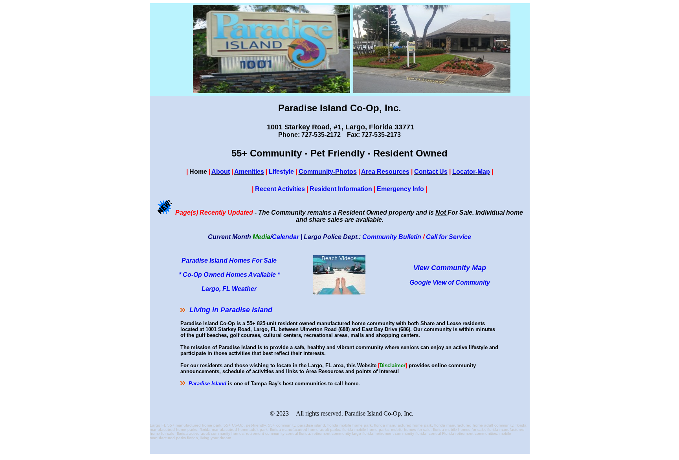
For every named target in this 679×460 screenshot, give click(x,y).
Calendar (285, 237)
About (220, 171)
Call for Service (448, 237)
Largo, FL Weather (229, 288)
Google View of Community (449, 282)
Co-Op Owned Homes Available (229, 274)
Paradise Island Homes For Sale (229, 260)
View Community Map (449, 268)
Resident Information (341, 189)
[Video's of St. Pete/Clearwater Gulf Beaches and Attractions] (339, 292)
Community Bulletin (391, 237)
